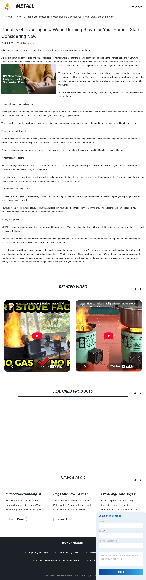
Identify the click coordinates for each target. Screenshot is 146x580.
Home (9, 17)
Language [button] (136, 6)
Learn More (16, 518)
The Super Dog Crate (68, 552)
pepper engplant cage (38, 552)
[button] (114, 6)
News (20, 17)
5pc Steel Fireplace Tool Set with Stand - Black (57, 560)
